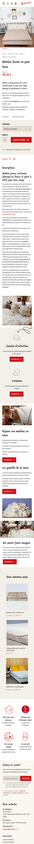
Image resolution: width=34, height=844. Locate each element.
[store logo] (26, 3)
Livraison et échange (8, 842)
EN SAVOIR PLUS (8, 562)
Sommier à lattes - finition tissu (15, 612)
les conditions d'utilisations (17, 793)
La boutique (10, 54)
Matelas (22, 54)
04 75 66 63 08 (26, 149)
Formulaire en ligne (9, 829)
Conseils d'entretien (8, 839)
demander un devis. (10, 214)
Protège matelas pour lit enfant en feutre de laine (16, 649)
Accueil (4, 54)
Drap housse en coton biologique (15, 686)
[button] (4, 49)
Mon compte (12, 3)
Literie (16, 54)
